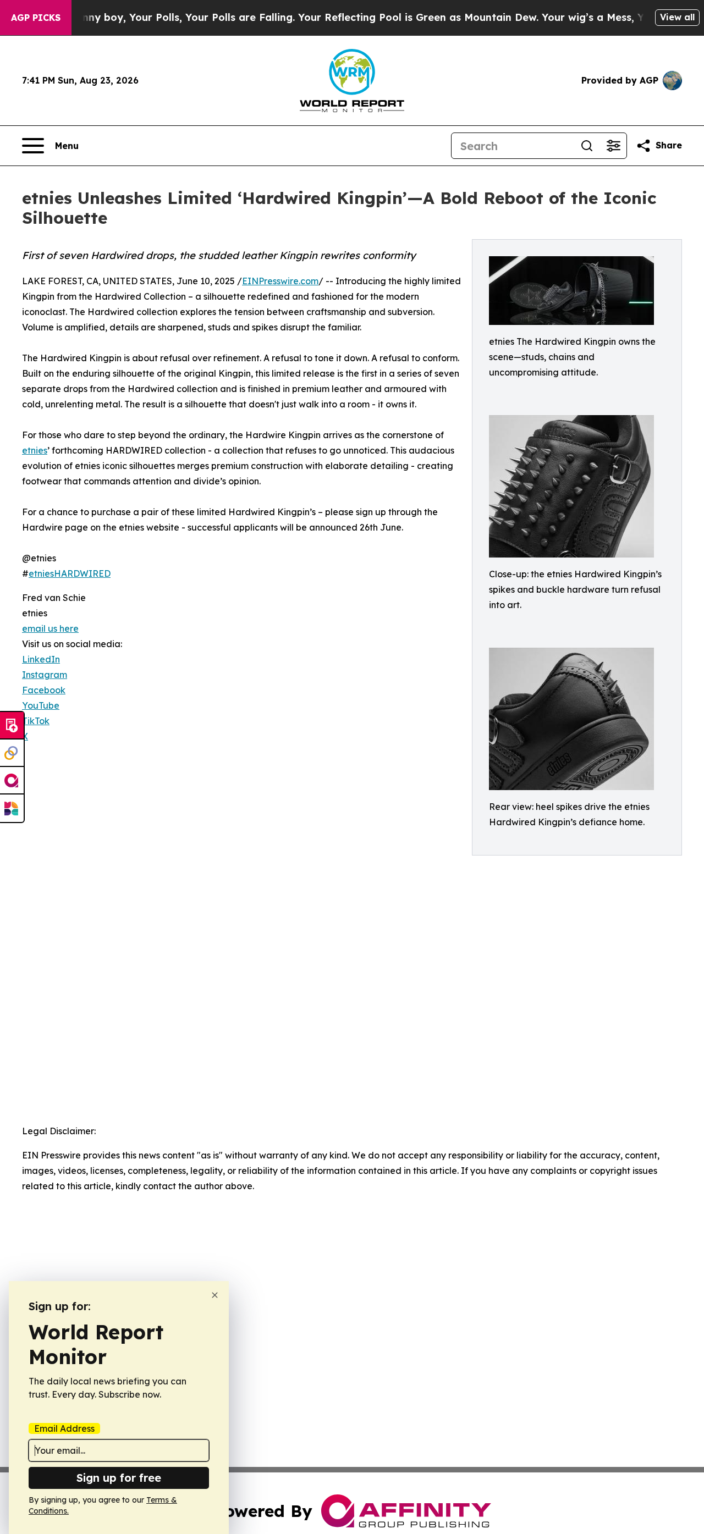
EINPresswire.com (280, 280)
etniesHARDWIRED (70, 573)
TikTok (36, 720)
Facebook (43, 690)
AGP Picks (36, 17)
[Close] (215, 1295)
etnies (34, 450)
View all (677, 17)
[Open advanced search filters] (613, 145)
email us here (50, 628)
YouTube (40, 705)
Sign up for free (118, 1478)
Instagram (44, 674)
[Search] (587, 145)
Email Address (64, 1428)
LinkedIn (41, 659)
